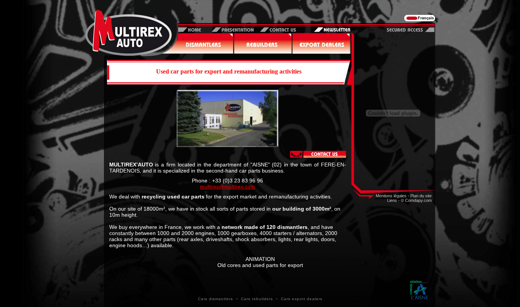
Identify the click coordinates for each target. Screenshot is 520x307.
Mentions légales (391, 195)
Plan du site (421, 195)
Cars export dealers (301, 299)
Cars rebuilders (257, 299)
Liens (392, 200)
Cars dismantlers (215, 299)
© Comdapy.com (416, 200)
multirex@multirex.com (227, 187)
